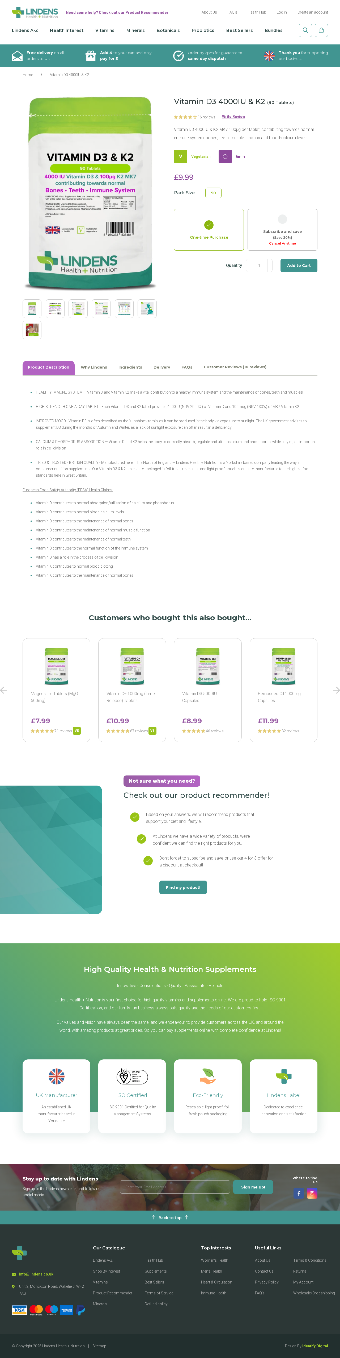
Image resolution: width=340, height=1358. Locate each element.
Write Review (233, 116)
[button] (186, 117)
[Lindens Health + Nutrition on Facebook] (299, 1193)
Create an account (313, 12)
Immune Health (213, 1293)
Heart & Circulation (216, 1282)
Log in (282, 12)
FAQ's (232, 12)
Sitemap (99, 1346)
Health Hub (257, 12)
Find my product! (183, 887)
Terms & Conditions (309, 1260)
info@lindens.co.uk (36, 1274)
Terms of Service (159, 1293)
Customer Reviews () (235, 367)
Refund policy (156, 1304)
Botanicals (168, 30)
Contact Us (264, 1271)
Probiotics (203, 30)
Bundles (274, 30)
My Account (303, 1282)
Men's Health (211, 1271)
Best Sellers (239, 30)
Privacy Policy (267, 1282)
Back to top (170, 1217)
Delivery (162, 367)
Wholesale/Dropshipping (314, 1293)
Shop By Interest (106, 1271)
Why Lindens (94, 367)
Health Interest (66, 30)
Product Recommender (112, 1293)
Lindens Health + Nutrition (63, 1346)
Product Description (48, 367)
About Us (209, 12)
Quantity (234, 265)
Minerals (135, 30)
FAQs (186, 367)
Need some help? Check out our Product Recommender (117, 12)
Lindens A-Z (25, 30)
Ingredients (130, 367)
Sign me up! (253, 1187)
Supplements (156, 1271)
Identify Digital (315, 1346)
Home (28, 75)
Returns (299, 1271)
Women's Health (214, 1260)
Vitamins (104, 30)
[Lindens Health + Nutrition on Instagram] (312, 1193)
